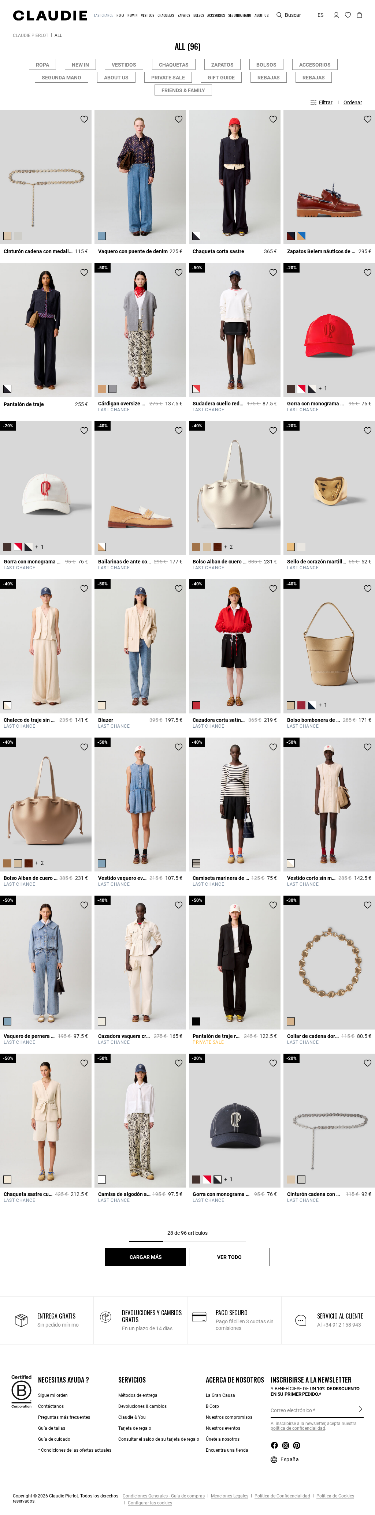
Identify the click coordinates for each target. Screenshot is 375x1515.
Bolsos (266, 65)
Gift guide (221, 77)
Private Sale (168, 77)
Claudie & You (132, 1417)
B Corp (212, 1406)
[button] (104, 15)
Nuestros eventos (223, 1428)
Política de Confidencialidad (281, 1496)
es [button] (320, 15)
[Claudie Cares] (21, 1391)
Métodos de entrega (137, 1395)
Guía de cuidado (54, 1439)
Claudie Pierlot (30, 35)
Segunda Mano (61, 77)
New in (80, 65)
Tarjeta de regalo (134, 1428)
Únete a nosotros (223, 1439)
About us (116, 77)
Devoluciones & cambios (142, 1406)
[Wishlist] (84, 119)
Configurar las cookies (149, 1502)
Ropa (42, 65)
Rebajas (268, 77)
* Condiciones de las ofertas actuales (74, 1450)
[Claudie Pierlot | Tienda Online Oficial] (50, 15)
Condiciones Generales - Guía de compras (164, 1496)
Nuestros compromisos (229, 1417)
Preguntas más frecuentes (64, 1417)
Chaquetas (174, 65)
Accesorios (315, 65)
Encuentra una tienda (227, 1450)
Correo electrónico (291, 1410)
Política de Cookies (334, 1496)
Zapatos (222, 65)
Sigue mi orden (53, 1395)
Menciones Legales (229, 1496)
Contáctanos (51, 1406)
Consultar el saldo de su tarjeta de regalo (158, 1439)
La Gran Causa (220, 1395)
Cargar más (146, 1257)
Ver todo (229, 1257)
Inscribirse (360, 1410)
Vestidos (124, 65)
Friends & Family (183, 90)
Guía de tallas (51, 1428)
